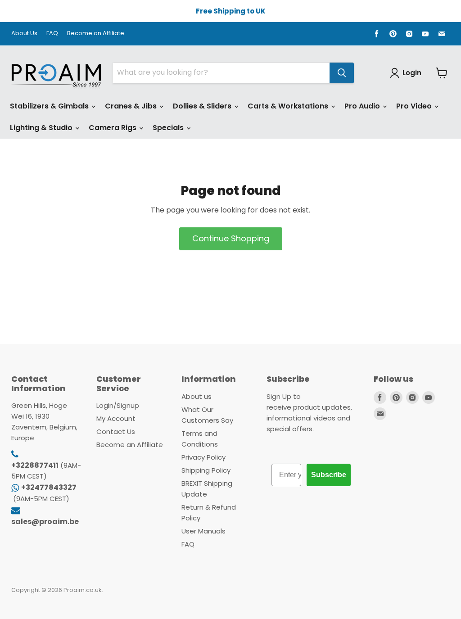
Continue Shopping (230, 238)
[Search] (342, 73)
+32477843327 (49, 487)
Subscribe (328, 475)
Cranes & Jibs (131, 106)
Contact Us (115, 431)
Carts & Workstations (289, 106)
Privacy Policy (203, 457)
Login (411, 72)
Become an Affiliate (95, 33)
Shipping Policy (205, 470)
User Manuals (203, 531)
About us (196, 396)
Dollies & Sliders (203, 106)
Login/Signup (117, 405)
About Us (24, 33)
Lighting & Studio (42, 127)
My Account (116, 418)
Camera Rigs (113, 127)
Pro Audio (363, 106)
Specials (169, 127)
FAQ (52, 33)
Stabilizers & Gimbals (50, 106)
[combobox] (221, 73)
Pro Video (415, 106)
